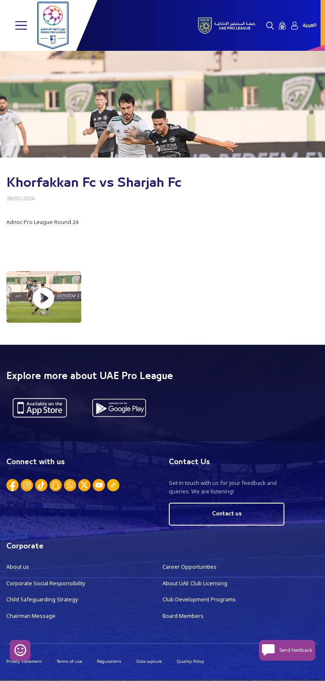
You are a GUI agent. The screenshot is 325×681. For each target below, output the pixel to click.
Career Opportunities (189, 566)
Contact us (227, 514)
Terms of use (69, 661)
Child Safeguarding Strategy (42, 599)
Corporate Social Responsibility (45, 583)
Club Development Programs (199, 599)
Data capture (149, 661)
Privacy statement (24, 661)
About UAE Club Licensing (194, 583)
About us (17, 566)
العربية (310, 25)
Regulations (109, 661)
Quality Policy (190, 661)
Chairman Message (30, 616)
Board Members (183, 616)
